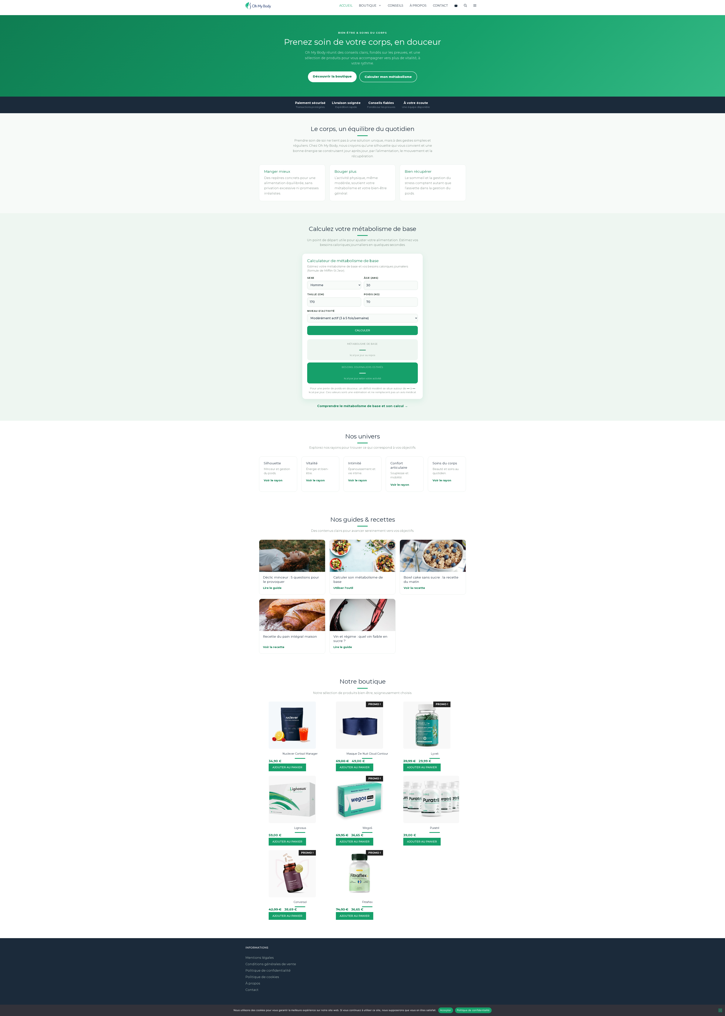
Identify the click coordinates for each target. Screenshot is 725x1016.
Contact (440, 5)
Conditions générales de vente (270, 964)
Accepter (445, 1010)
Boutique (367, 5)
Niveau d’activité (321, 311)
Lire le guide (272, 588)
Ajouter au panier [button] (287, 767)
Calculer (362, 330)
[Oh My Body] (258, 5)
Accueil (345, 5)
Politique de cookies (262, 977)
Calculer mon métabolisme (388, 77)
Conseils (395, 5)
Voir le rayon (273, 480)
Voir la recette (414, 588)
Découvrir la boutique (332, 76)
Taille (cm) (315, 294)
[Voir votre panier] (456, 5)
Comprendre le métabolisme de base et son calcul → (362, 406)
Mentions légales (259, 957)
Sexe (310, 277)
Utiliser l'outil (343, 588)
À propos (418, 5)
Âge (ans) (371, 277)
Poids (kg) (372, 294)
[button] (475, 5)
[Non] (720, 1010)
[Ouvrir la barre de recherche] (465, 5)
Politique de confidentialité (268, 970)
